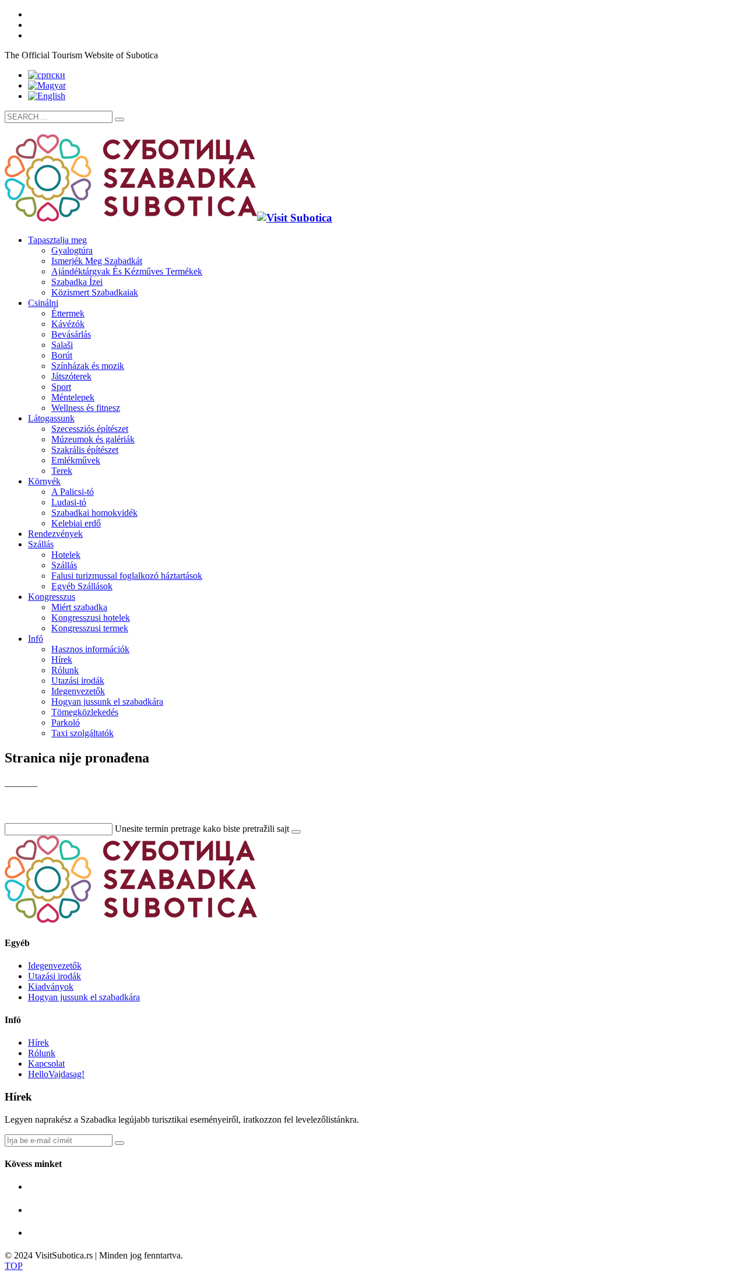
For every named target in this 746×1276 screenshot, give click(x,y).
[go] (119, 119)
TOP (14, 1266)
